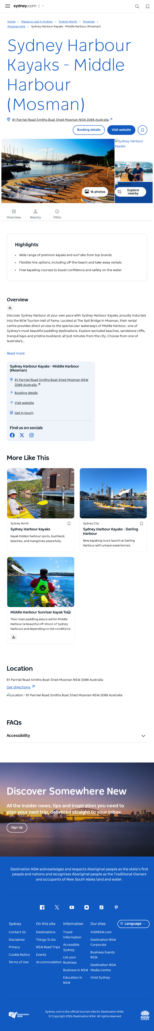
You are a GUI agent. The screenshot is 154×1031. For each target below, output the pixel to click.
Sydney (15, 924)
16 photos (97, 191)
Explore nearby (133, 192)
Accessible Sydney (71, 947)
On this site (45, 924)
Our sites (98, 924)
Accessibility (18, 736)
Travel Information (72, 935)
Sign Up (17, 827)
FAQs (57, 217)
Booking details (88, 129)
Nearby (35, 217)
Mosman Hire (16, 26)
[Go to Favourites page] (147, 6)
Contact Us (17, 932)
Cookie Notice (19, 954)
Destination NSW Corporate (103, 942)
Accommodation (49, 962)
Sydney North (68, 21)
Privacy (14, 947)
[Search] (137, 7)
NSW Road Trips (48, 947)
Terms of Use (18, 962)
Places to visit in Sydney (37, 21)
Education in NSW (72, 980)
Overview (14, 217)
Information (73, 924)
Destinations (45, 932)
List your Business (70, 960)
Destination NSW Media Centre (103, 967)
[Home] (25, 6)
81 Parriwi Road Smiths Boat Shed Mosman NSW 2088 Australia (60, 119)
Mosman (89, 21)
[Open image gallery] (57, 202)
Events (41, 954)
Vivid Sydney (100, 977)
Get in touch (24, 413)
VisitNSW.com (101, 932)
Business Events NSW (102, 955)
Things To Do (46, 939)
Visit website (121, 129)
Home (11, 21)
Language (133, 924)
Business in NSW (75, 970)
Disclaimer (17, 939)
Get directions (18, 687)
